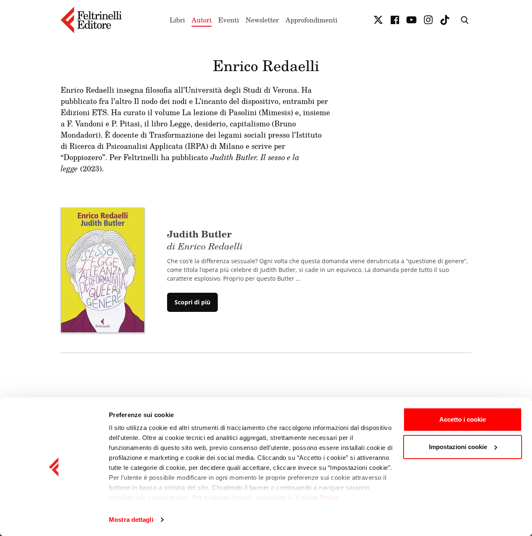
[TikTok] (444, 20)
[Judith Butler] (103, 269)
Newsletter (262, 20)
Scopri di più (192, 302)
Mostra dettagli (131, 519)
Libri (177, 20)
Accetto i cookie (462, 419)
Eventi (228, 20)
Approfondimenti (311, 20)
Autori (202, 20)
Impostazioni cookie (458, 446)
